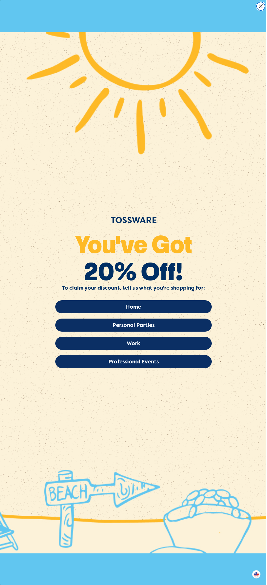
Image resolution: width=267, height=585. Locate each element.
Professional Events (133, 361)
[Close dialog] (261, 6)
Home (133, 306)
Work (133, 343)
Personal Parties (134, 325)
